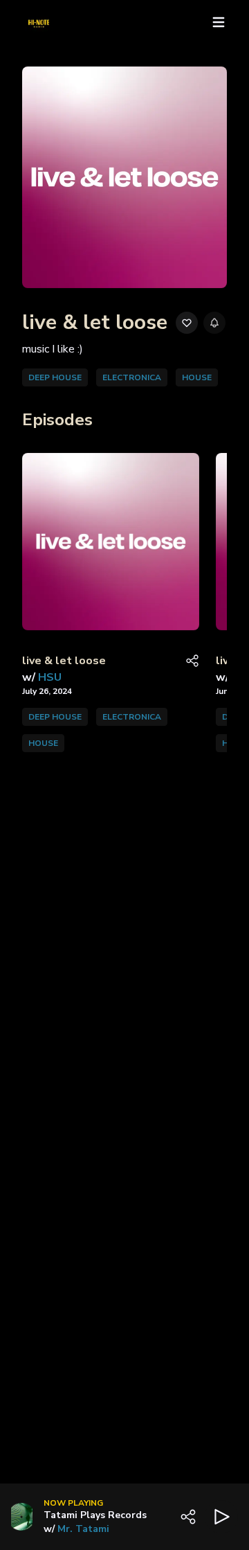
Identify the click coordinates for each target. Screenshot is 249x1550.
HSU (50, 677)
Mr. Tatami (83, 1528)
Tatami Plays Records (95, 1515)
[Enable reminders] (214, 323)
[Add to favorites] (187, 323)
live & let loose (64, 660)
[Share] (192, 661)
